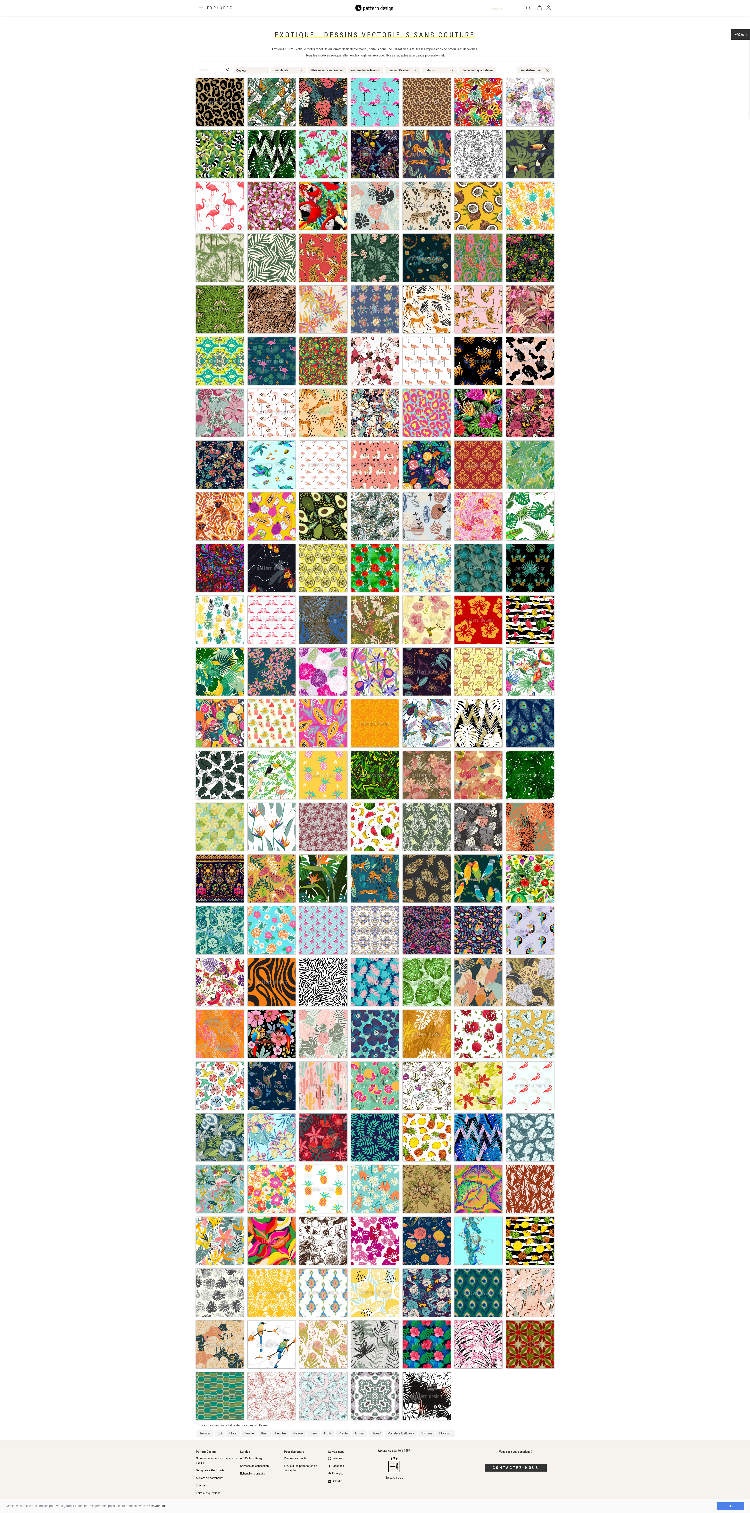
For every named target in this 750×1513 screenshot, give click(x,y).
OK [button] (731, 1506)
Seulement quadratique (477, 70)
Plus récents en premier (327, 70)
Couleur (241, 70)
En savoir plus (156, 1506)
